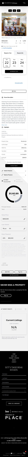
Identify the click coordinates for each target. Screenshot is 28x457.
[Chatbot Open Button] (24, 453)
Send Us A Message (14, 403)
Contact (14, 362)
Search (14, 360)
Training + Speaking (14, 358)
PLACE (14, 439)
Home (14, 354)
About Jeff (14, 356)
